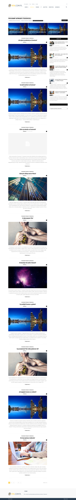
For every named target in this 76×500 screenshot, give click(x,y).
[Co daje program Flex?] (27, 233)
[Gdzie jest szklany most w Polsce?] (27, 189)
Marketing (51, 7)
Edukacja (32, 7)
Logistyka (45, 7)
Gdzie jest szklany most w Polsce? (27, 173)
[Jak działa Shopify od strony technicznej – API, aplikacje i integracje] (52, 80)
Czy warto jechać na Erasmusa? (27, 85)
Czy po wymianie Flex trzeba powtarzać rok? (28, 349)
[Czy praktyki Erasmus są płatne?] (27, 319)
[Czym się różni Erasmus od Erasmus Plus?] (38, 29)
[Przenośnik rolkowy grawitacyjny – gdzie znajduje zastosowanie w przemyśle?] (52, 67)
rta (53, 45)
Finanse (37, 7)
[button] (66, 7)
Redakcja (11, 33)
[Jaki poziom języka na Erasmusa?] (18, 29)
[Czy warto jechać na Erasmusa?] (27, 100)
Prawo (51, 45)
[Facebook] (67, 4)
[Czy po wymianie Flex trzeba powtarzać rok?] (27, 364)
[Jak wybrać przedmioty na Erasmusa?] (27, 55)
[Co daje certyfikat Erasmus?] (58, 29)
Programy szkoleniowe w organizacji (26, 20)
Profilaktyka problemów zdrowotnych (14, 20)
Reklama (33, 4)
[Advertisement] (38, 12)
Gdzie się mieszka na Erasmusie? (27, 129)
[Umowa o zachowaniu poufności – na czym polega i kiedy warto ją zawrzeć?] (52, 42)
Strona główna (26, 4)
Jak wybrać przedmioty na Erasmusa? (27, 40)
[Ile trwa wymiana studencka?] (27, 453)
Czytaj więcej (27, 77)
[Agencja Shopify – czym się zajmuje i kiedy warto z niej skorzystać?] (52, 54)
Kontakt (37, 4)
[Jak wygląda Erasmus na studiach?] (27, 407)
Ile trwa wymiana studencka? (27, 438)
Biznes (26, 7)
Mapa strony (66, 498)
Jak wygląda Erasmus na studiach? (27, 392)
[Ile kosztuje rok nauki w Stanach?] (27, 277)
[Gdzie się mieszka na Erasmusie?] (27, 143)
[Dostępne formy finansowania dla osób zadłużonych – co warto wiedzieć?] (52, 92)
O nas (30, 4)
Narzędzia (57, 7)
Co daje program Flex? (27, 218)
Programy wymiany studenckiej (38, 20)
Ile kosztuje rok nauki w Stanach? (27, 263)
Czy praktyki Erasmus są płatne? (28, 304)
